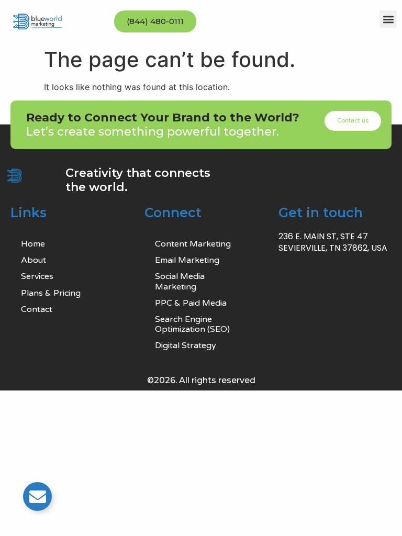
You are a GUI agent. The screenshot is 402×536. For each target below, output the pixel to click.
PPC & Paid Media (191, 303)
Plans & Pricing (51, 293)
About (33, 260)
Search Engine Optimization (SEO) (192, 324)
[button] (388, 19)
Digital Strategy (185, 345)
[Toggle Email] (37, 496)
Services (37, 276)
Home (33, 244)
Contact (36, 309)
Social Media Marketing (180, 281)
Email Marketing (187, 260)
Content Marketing (193, 244)
